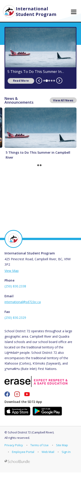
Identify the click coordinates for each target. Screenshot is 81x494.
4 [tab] (51, 80)
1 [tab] (44, 80)
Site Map (62, 445)
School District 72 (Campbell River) (31, 432)
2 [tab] (46, 80)
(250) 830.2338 (15, 286)
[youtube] (27, 394)
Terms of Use (39, 445)
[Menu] (73, 12)
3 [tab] (49, 80)
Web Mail (48, 452)
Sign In (66, 452)
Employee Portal (23, 452)
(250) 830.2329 (15, 317)
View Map (11, 271)
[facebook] (7, 394)
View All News (63, 100)
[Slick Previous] (39, 81)
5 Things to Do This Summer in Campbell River (34, 71)
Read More (18, 81)
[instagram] (17, 394)
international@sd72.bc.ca (22, 302)
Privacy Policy (13, 445)
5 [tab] (54, 80)
